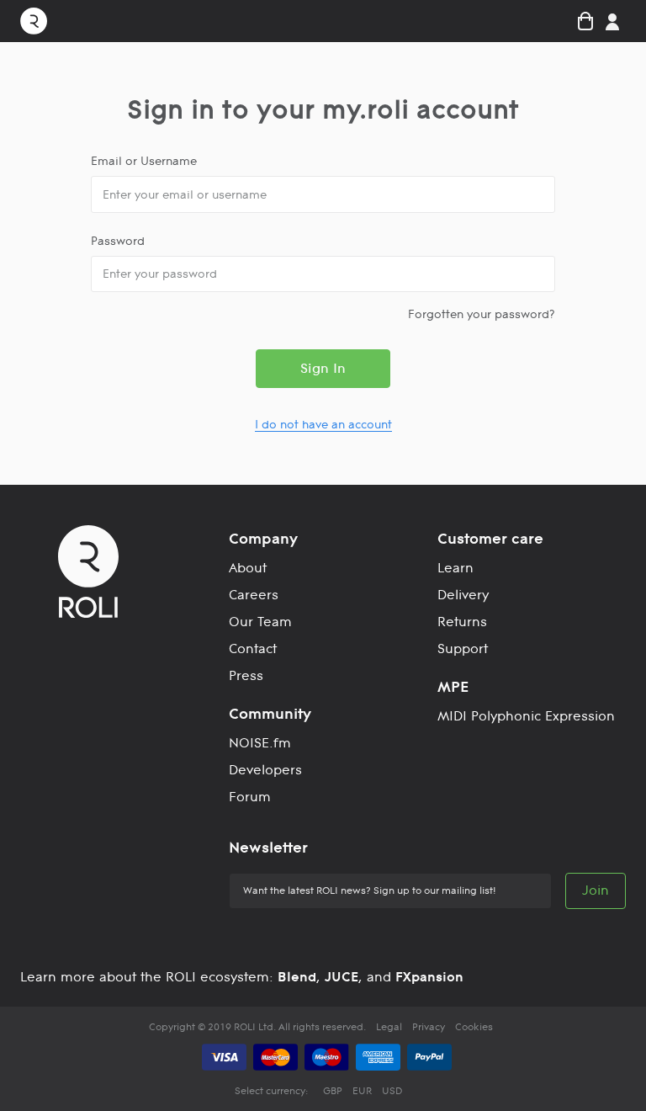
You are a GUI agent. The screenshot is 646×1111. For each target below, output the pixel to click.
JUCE (341, 977)
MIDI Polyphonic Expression (526, 716)
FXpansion (429, 977)
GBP (332, 1091)
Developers (265, 770)
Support (462, 648)
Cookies (474, 1027)
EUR (362, 1091)
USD (392, 1091)
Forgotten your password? (481, 314)
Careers (253, 595)
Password (118, 240)
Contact (253, 648)
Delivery (463, 595)
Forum (250, 797)
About (248, 568)
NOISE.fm (260, 743)
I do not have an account (323, 424)
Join (595, 890)
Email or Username (144, 160)
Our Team (260, 622)
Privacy (428, 1027)
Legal (389, 1027)
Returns (462, 622)
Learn (455, 568)
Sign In (323, 368)
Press (246, 675)
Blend (297, 977)
